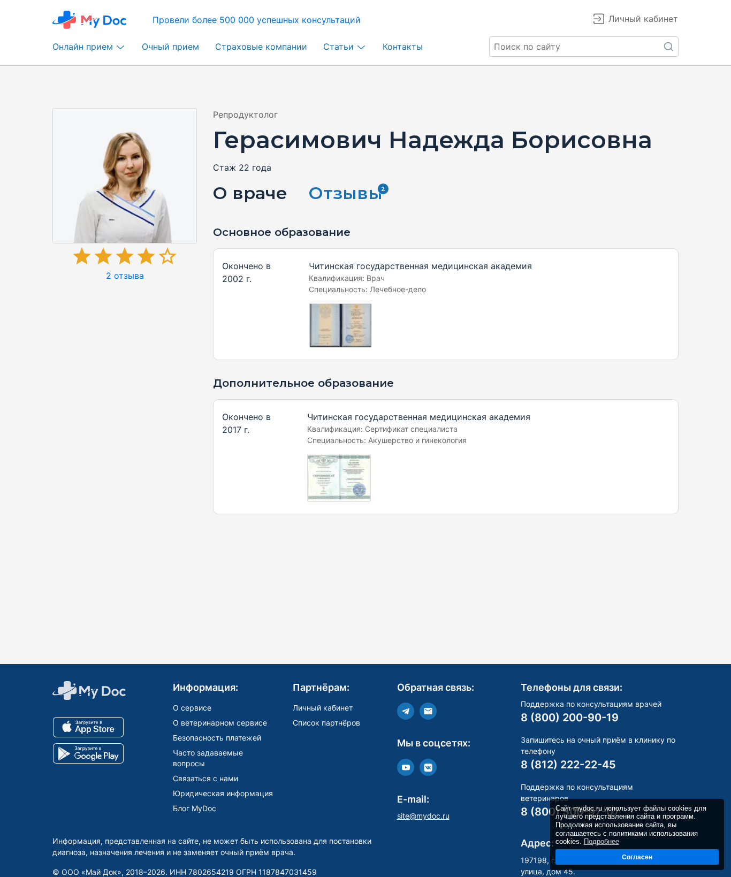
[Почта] (428, 711)
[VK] (428, 767)
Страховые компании (261, 46)
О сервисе (192, 707)
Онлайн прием (82, 46)
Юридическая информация (223, 793)
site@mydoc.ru (423, 815)
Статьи (338, 46)
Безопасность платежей (217, 737)
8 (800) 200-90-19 (570, 717)
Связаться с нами (205, 778)
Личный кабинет (323, 707)
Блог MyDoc (194, 808)
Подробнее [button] (601, 841)
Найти (668, 46)
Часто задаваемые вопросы (208, 758)
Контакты (403, 46)
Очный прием (170, 46)
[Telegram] (405, 711)
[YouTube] (405, 767)
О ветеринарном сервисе (220, 722)
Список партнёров (326, 722)
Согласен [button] (637, 856)
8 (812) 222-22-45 (568, 764)
